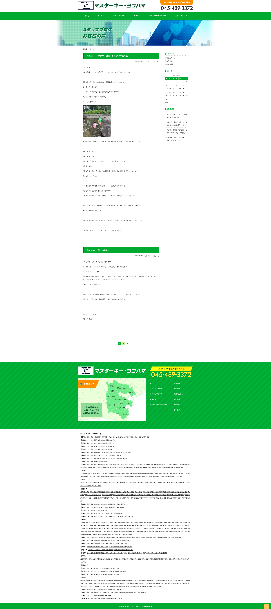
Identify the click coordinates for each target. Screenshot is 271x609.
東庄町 (178, 467)
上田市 (105, 516)
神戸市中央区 (106, 559)
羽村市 (168, 476)
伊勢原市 (122, 498)
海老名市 (91, 498)
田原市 (135, 531)
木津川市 (129, 547)
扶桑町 (105, 534)
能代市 (93, 446)
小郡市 (150, 583)
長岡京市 (105, 547)
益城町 (131, 592)
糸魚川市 (105, 504)
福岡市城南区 (128, 580)
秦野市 (118, 498)
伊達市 (120, 437)
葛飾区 (86, 473)
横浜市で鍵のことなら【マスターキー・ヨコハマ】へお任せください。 (112, 5)
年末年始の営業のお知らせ (98, 250)
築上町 (162, 586)
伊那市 (127, 516)
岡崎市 (151, 528)
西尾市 (169, 528)
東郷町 (139, 531)
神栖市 (119, 455)
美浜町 (161, 531)
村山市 (89, 449)
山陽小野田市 (99, 568)
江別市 (89, 437)
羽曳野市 (134, 553)
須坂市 (97, 516)
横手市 (105, 446)
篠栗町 (128, 586)
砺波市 (115, 507)
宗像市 (123, 583)
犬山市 (174, 531)
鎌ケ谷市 (117, 467)
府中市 (127, 476)
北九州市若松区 (177, 580)
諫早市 (102, 589)
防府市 (109, 568)
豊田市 (92, 531)
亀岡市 (97, 547)
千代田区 (132, 473)
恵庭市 (106, 437)
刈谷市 (185, 528)
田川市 (171, 583)
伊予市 (89, 574)
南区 (121, 403)
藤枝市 (153, 537)
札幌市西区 (138, 437)
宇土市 (136, 592)
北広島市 (97, 437)
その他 (167, 64)
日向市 (93, 595)
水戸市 (93, 455)
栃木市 (121, 458)
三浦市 (182, 495)
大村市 (98, 589)
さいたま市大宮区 (148, 483)
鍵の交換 (177, 388)
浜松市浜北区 (105, 537)
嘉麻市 (183, 583)
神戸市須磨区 (129, 559)
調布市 (183, 473)
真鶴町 (184, 498)
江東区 (108, 473)
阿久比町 (151, 531)
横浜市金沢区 (123, 492)
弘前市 (104, 440)
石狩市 (93, 437)
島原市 (111, 589)
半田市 (122, 531)
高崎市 (89, 461)
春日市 (109, 583)
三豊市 (94, 571)
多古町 (163, 467)
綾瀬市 (100, 498)
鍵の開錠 (177, 404)
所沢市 (96, 483)
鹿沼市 (105, 458)
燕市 (118, 504)
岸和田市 (148, 553)
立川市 (149, 476)
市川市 (93, 464)
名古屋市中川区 (130, 522)
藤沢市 (108, 498)
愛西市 (114, 534)
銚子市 (183, 467)
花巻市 (101, 443)
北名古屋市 (92, 534)
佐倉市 (102, 464)
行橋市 (142, 583)
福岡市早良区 (105, 580)
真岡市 (113, 458)
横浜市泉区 (115, 492)
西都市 (97, 595)
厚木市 (82, 498)
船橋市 (89, 464)
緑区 (112, 391)
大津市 (97, 540)
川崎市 (110, 495)
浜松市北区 (98, 537)
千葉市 (180, 464)
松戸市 (159, 464)
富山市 (123, 507)
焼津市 (161, 537)
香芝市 (108, 544)
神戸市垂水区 (137, 559)
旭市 (175, 467)
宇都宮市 (89, 458)
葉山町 (138, 498)
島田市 (157, 537)
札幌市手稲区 (145, 437)
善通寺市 (98, 571)
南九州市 (115, 598)
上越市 (93, 504)
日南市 (109, 595)
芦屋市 (179, 559)
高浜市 (84, 531)
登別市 (128, 437)
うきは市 (88, 586)
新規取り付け (178, 394)
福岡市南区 (90, 580)
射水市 (105, 507)
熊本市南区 (118, 592)
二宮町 (155, 498)
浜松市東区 (112, 537)
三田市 (158, 559)
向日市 (101, 547)
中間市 (179, 583)
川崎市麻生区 (163, 495)
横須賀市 (169, 495)
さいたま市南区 (97, 486)
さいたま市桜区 (87, 486)
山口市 (89, 568)
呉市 (88, 565)
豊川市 (177, 528)
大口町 (101, 534)
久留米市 (95, 583)
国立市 (123, 476)
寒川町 (146, 498)
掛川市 (175, 537)
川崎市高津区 (139, 495)
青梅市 (182, 476)
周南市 (113, 568)
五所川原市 (94, 440)
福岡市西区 (113, 580)
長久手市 (101, 531)
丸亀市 (104, 571)
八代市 (144, 592)
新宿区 (128, 473)
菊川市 (171, 537)
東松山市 (83, 483)
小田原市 (128, 498)
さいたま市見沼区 (129, 483)
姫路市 (82, 559)
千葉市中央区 (147, 464)
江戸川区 (103, 473)
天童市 (102, 449)
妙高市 (111, 504)
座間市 (96, 498)
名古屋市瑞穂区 (119, 528)
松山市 (97, 574)
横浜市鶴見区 (177, 492)
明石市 (84, 562)
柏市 (125, 467)
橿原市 (127, 544)
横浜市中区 (184, 492)
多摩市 (135, 476)
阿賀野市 (122, 504)
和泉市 (153, 553)
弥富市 (118, 534)
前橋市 (93, 461)
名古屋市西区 (166, 522)
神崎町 (167, 467)
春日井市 (169, 531)
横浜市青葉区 (100, 492)
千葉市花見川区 (114, 464)
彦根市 (93, 540)
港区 (141, 473)
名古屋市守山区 (144, 525)
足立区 (82, 473)
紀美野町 (116, 550)
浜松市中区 (126, 537)
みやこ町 (153, 586)
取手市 (109, 455)
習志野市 (97, 464)
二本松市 (103, 452)
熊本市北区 (90, 592)
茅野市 (123, 516)
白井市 (122, 467)
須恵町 (140, 586)
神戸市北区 (92, 559)
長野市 (93, 516)
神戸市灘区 (98, 559)
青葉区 (112, 386)
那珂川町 (102, 586)
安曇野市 (110, 516)
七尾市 (89, 510)
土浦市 (89, 455)
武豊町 (157, 531)
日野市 (153, 476)
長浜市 (89, 540)
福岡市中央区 (120, 580)
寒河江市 (93, 449)
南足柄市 (133, 498)
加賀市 (101, 510)
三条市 (115, 504)
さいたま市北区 (138, 483)
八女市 (146, 583)
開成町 (175, 498)
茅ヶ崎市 (113, 498)
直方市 (158, 583)
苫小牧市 (115, 437)
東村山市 (108, 476)
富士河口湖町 (115, 513)
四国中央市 (116, 574)
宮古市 (97, 443)
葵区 (145, 537)
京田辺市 (123, 547)
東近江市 (110, 540)
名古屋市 (83, 522)
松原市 (130, 553)
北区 (112, 473)
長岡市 (89, 504)
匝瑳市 (159, 467)
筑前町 (136, 586)
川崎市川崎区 (116, 495)
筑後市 (175, 583)
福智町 (144, 586)
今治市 (101, 574)
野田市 (168, 464)
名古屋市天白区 (84, 528)
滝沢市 (89, 443)
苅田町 (119, 586)
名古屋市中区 (95, 522)
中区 (129, 403)
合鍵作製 (177, 383)
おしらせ (168, 61)
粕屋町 (111, 586)
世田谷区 (173, 473)
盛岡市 (93, 443)
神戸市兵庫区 (114, 559)
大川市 (84, 586)
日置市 (98, 598)
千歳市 (111, 437)
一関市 (113, 443)
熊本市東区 (111, 592)
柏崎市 (97, 504)
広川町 (158, 586)
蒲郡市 (173, 528)
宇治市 (111, 547)
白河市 (124, 452)
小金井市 (103, 476)
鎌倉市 (174, 495)
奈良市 (89, 544)
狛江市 (178, 473)
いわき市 (128, 452)
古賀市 (154, 583)
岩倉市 (82, 534)
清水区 (142, 537)
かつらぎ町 (95, 550)
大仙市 (101, 446)
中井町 (159, 498)
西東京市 (87, 476)
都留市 (121, 513)
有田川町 (130, 550)
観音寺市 (89, 571)
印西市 (134, 467)
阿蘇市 (123, 592)
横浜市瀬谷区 (153, 492)
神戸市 (86, 559)
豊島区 (124, 473)
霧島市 (94, 598)
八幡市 (115, 547)
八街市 (176, 464)
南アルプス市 (103, 513)
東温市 (93, 574)
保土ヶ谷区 (118, 400)
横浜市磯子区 (108, 492)
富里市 (91, 467)
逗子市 (178, 495)
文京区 (115, 473)
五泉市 (101, 504)
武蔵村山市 (158, 476)
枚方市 (89, 553)
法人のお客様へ (157, 388)
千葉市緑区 (154, 464)
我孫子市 (129, 467)
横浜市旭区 (93, 492)
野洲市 (105, 540)
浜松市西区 (119, 537)
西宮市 (171, 559)
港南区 (119, 408)
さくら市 (100, 458)
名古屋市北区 (178, 525)
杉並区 (169, 473)
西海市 (94, 589)
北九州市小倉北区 (158, 580)
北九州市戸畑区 (87, 583)
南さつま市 (109, 598)
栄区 (117, 413)
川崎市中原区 (131, 495)
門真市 (165, 553)
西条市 (105, 574)
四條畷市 (103, 553)
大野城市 (127, 583)
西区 (125, 400)
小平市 (113, 476)
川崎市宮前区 (147, 495)
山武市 (150, 467)
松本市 (119, 516)
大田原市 (94, 458)
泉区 (109, 405)
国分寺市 (118, 476)
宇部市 (105, 568)
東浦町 (147, 531)
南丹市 (93, 547)
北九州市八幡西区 (137, 580)
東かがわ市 (123, 571)
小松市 (97, 510)
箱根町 (179, 498)
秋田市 (97, 446)
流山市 (164, 464)
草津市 (115, 540)
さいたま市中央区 (177, 483)
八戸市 (113, 440)
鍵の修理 (177, 399)
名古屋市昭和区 (111, 522)
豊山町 (97, 534)
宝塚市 (166, 559)
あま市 (122, 534)
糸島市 (119, 583)
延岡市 (89, 595)
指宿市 (120, 598)
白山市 (105, 510)
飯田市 (131, 516)
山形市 (106, 449)
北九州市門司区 (168, 580)
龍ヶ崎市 (114, 455)
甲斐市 (93, 513)
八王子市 (177, 476)
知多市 (118, 531)
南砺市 (119, 507)
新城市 (131, 531)
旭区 (113, 397)
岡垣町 (124, 586)
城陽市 (119, 547)
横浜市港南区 (130, 492)
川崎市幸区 (123, 495)
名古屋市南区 (137, 528)
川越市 (104, 483)
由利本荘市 (110, 446)
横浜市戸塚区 (161, 492)
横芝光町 (154, 467)
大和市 (86, 498)
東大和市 (144, 476)
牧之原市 (166, 537)
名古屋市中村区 (91, 525)
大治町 (126, 534)
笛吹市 (109, 513)
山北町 (171, 498)
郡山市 (114, 452)
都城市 (105, 595)
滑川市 (97, 507)
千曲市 (101, 516)
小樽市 (102, 437)
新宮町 (148, 586)
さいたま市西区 (158, 483)
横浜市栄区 (146, 492)
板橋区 (119, 473)
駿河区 (149, 537)
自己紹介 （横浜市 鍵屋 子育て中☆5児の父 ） (109, 56)
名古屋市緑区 (162, 525)
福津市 (167, 583)
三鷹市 (187, 473)
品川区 (161, 473)
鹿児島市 (103, 598)
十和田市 (108, 440)
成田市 (141, 467)
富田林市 (139, 553)
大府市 (114, 531)
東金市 (172, 464)
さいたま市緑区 (167, 483)
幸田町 (143, 531)
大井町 (163, 498)
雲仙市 (106, 589)
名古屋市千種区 (182, 522)
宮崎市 (101, 595)
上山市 (111, 449)
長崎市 (115, 589)
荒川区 (91, 473)
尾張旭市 (187, 531)
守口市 (161, 553)
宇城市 (140, 592)
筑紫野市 (114, 583)
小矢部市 (110, 507)
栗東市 (119, 540)
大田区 (165, 473)
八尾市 (125, 553)
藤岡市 (106, 461)
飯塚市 (100, 583)
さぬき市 (116, 571)
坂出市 (108, 571)
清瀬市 (92, 476)
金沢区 (125, 414)
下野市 (125, 458)
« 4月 (167, 102)
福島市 (93, 452)
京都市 (89, 547)
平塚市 (104, 498)
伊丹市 (175, 559)
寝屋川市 (93, 553)
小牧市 (178, 531)
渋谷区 (152, 473)
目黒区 (157, 473)
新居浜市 (110, 574)
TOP (153, 383)
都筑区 (119, 388)
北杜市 (89, 513)
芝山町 (145, 467)
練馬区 (144, 473)
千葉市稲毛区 (123, 464)
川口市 (88, 483)
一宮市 (165, 531)
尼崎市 (183, 559)
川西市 (162, 559)
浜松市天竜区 (90, 537)
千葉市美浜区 (131, 464)
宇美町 (115, 586)
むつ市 (89, 440)
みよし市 (164, 528)
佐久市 (115, 516)
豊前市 (98, 586)
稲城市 (131, 476)
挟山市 (100, 483)
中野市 (89, 516)
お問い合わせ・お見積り (160, 404)
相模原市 (187, 495)
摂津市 (157, 553)
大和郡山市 (98, 544)
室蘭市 (132, 437)
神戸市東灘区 (152, 559)
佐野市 (109, 458)
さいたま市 (109, 483)
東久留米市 (97, 476)
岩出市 (106, 550)
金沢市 (93, 510)
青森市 (99, 440)
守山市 (101, 540)
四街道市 (107, 464)
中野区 (148, 473)
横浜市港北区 (138, 492)
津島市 (110, 534)
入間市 (92, 483)
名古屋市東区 (102, 528)
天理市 (104, 544)
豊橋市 (181, 528)
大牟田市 (104, 583)
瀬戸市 (106, 531)
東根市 (98, 449)
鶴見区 (131, 392)
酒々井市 (85, 467)
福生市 (172, 476)
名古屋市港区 (128, 525)
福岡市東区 (83, 580)
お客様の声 (168, 58)
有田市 (125, 550)
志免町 (107, 586)
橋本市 (90, 550)
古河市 (97, 455)
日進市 (96, 531)
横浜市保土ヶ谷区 (90, 495)
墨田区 (99, 473)
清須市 (86, 534)
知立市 (155, 528)
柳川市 (132, 583)
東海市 (110, 531)
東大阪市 (120, 553)
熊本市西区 (96, 592)
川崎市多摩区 (155, 495)
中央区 (137, 473)
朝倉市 (163, 583)
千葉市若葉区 (139, 464)
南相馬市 (97, 452)
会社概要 (155, 399)
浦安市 (104, 467)
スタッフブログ (157, 394)
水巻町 (132, 586)
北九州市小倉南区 (148, 580)
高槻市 (98, 553)
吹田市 (108, 553)
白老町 (124, 437)
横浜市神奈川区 (84, 492)
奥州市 (109, 443)
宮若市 (93, 586)
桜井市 (118, 544)
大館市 (89, 446)
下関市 (93, 568)
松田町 (167, 498)
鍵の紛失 (177, 410)
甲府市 (97, 513)
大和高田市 (113, 544)
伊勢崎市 (101, 461)
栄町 (138, 467)
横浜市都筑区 (169, 492)
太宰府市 (137, 583)
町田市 (139, 476)
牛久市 (105, 455)
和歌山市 (110, 550)
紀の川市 (101, 550)
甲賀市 (127, 540)
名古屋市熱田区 (148, 522)
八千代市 (99, 467)
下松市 (117, 568)
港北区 (124, 388)
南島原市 (119, 589)
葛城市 (123, 544)
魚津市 (101, 507)
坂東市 (101, 455)
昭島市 (164, 476)
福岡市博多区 (97, 580)
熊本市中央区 (104, 592)
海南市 (121, 550)
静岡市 (138, 537)
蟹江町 (130, 534)
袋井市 (179, 537)
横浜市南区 (105, 495)
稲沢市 (183, 531)
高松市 (112, 571)
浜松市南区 (132, 537)
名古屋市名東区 (110, 525)
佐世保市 (89, 589)
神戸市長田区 (122, 559)
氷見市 (89, 507)
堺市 (144, 553)
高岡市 (93, 507)
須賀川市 (119, 452)
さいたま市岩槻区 (118, 483)
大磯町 (151, 498)
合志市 (127, 592)
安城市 (159, 528)
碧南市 (88, 531)
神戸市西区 (145, 559)
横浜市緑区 (98, 495)
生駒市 (93, 544)
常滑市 (126, 531)
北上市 (105, 443)
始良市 (90, 598)
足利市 (117, 458)
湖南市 (123, 540)
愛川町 (142, 498)
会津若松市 (109, 452)
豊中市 (116, 553)
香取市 (172, 467)
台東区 (95, 473)
